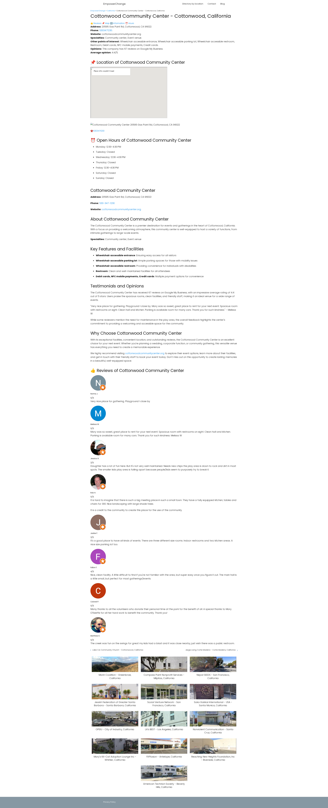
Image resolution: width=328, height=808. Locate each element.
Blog (222, 3)
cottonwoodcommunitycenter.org (121, 209)
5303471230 (105, 30)
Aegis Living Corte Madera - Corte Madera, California (210, 650)
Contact (212, 3)
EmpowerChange (114, 4)
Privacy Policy (109, 802)
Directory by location (192, 3)
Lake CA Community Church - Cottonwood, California (118, 650)
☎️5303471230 (97, 130)
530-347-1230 (107, 203)
